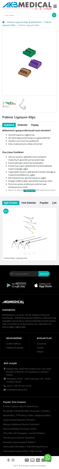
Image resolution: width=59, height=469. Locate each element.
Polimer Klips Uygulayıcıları (15, 258)
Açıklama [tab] (9, 124)
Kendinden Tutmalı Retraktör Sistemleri (21, 411)
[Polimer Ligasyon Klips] (29, 61)
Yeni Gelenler (28, 202)
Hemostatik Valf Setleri (14, 446)
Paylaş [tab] (34, 124)
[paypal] (43, 460)
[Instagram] (13, 460)
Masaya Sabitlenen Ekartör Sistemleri (21, 424)
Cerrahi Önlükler (36, 433)
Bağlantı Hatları (42, 415)
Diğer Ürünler (36, 451)
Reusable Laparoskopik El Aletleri (19, 442)
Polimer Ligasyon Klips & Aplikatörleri (24, 22)
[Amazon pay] (26, 460)
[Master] (32, 460)
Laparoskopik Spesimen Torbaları (18, 420)
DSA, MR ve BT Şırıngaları (15, 433)
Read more (30, 191)
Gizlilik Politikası (13, 343)
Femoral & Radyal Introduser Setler (19, 429)
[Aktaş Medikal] (27, 6)
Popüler (44, 202)
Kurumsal (41, 343)
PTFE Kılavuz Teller (25, 415)
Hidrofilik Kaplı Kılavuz (37, 446)
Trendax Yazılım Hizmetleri (33, 465)
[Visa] (38, 460)
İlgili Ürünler (11, 202)
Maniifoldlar (8, 415)
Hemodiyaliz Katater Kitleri (15, 451)
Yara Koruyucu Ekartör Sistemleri (18, 437)
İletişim (40, 351)
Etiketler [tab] (23, 124)
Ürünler (40, 347)
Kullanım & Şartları (14, 347)
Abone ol (44, 273)
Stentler (45, 411)
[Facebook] (8, 460)
